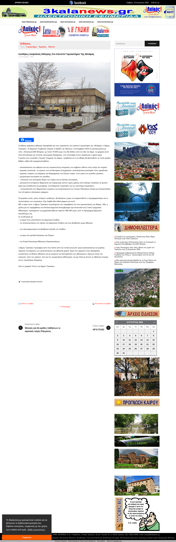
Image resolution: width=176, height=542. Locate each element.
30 (118, 353)
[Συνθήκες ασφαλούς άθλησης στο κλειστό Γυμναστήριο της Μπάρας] (64, 97)
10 (124, 340)
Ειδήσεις (25, 43)
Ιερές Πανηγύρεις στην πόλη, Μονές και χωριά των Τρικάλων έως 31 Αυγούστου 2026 (134, 248)
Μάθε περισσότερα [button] (36, 530)
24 (124, 349)
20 (141, 344)
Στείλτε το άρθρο (27, 304)
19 (136, 344)
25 (130, 349)
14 (147, 340)
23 (118, 349)
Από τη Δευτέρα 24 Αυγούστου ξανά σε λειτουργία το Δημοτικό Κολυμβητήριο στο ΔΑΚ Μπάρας (135, 243)
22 (154, 344)
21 (147, 344)
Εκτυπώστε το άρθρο (103, 304)
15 (154, 340)
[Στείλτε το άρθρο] (19, 304)
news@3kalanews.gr (152, 535)
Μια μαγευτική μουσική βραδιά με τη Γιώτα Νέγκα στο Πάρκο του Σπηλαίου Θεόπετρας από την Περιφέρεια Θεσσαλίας (135, 262)
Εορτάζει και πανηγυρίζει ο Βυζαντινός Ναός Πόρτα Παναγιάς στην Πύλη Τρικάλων (134, 238)
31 (124, 353)
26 (136, 349)
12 (136, 340)
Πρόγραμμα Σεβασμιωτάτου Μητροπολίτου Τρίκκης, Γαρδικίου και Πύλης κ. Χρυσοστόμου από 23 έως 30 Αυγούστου (134, 255)
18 (130, 344)
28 (147, 349)
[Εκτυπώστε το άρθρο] (93, 304)
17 (124, 344)
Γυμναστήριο (31, 47)
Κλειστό (51, 47)
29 (154, 349)
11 (130, 340)
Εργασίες (42, 47)
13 (141, 340)
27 (141, 349)
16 (118, 344)
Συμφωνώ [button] (27, 537)
